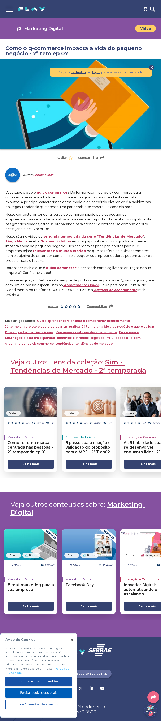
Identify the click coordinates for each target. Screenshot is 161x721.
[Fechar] (72, 639)
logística (97, 338)
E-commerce (129, 332)
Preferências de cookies (38, 704)
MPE (109, 338)
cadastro (78, 72)
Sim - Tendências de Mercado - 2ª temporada (78, 366)
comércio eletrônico (73, 338)
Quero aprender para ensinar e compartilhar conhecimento (83, 321)
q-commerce (15, 343)
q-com (135, 338)
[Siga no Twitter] (80, 688)
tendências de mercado (94, 343)
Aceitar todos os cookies (38, 681)
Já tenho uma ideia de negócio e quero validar (118, 326)
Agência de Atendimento (115, 290)
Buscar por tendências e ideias (29, 332)
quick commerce (40, 343)
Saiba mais (30, 464)
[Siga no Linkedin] (91, 688)
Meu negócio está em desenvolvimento (86, 332)
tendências (64, 343)
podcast (121, 338)
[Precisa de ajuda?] (150, 710)
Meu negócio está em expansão (30, 338)
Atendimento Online (81, 285)
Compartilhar (88, 158)
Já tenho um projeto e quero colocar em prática (42, 326)
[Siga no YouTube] (102, 688)
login (96, 72)
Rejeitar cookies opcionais (38, 692)
